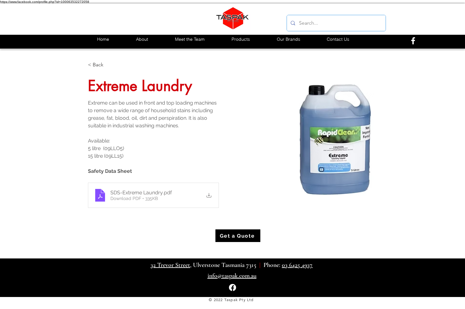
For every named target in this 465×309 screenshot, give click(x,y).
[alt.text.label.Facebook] (413, 40)
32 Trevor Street (170, 265)
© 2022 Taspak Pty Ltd (231, 299)
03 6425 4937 (297, 265)
